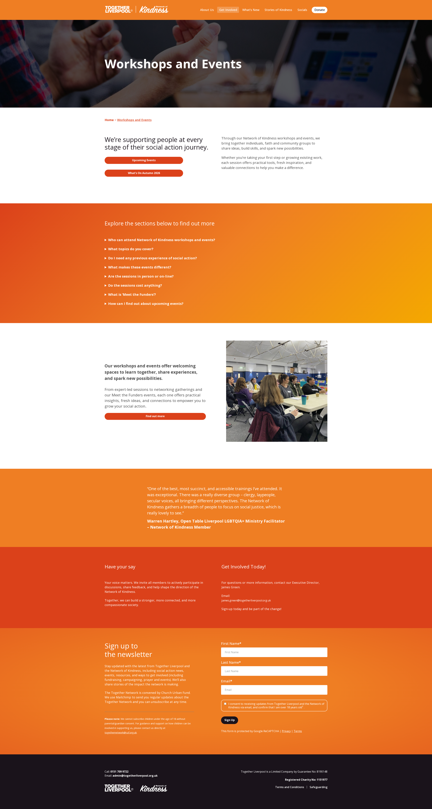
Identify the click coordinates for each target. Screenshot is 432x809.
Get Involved (228, 10)
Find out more (155, 416)
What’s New (250, 10)
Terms (298, 731)
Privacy (286, 731)
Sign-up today (231, 609)
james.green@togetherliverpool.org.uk (246, 600)
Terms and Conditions (289, 787)
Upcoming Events (144, 160)
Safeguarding (318, 787)
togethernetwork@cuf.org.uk (121, 732)
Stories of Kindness (278, 10)
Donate (319, 10)
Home (109, 120)
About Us (207, 10)
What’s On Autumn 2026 (144, 173)
